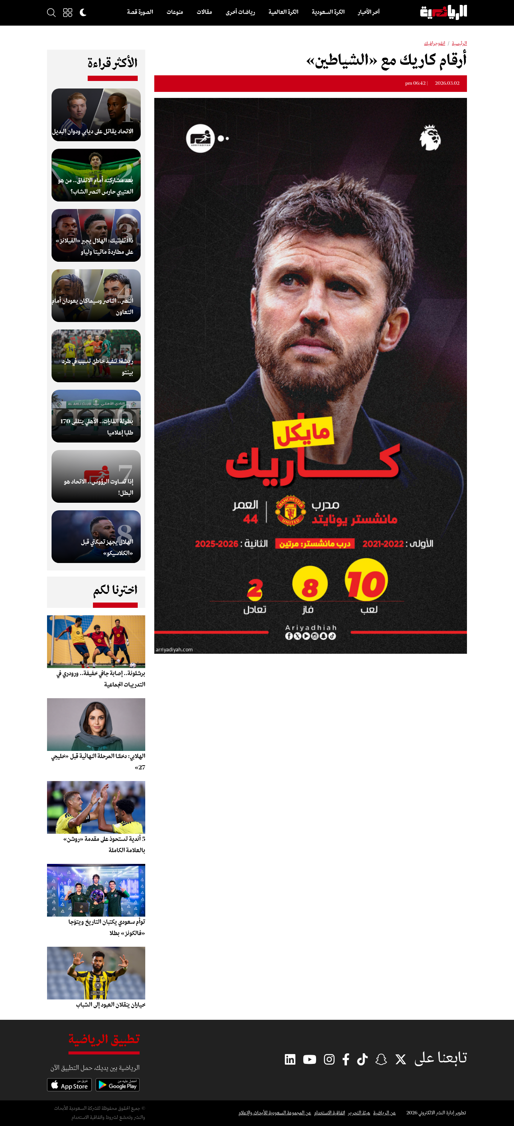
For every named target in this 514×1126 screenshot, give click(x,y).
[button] (67, 12)
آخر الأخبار (369, 12)
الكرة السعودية (328, 12)
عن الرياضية (384, 1113)
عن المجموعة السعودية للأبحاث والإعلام (275, 1113)
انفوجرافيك (434, 43)
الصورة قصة (140, 12)
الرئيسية (459, 43)
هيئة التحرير (359, 1113)
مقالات (204, 12)
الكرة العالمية (283, 12)
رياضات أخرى (240, 12)
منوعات (175, 12)
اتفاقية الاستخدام (329, 1113)
